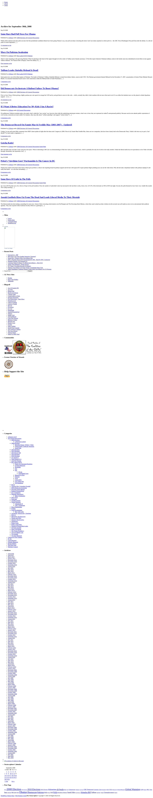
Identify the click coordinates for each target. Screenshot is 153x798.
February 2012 (12, 628)
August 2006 (11, 734)
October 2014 (11, 579)
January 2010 (11, 668)
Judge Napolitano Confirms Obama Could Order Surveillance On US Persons (29, 269)
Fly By (10, 539)
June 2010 (11, 660)
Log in (10, 218)
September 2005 (12, 751)
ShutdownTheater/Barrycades (19, 526)
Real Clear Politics (13, 279)
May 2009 (11, 681)
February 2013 (12, 609)
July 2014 (10, 584)
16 (8, 775)
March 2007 (11, 722)
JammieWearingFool (13, 312)
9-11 (5, 789)
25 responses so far (6, 100)
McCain (14, 792)
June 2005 (11, 756)
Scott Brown (77, 792)
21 (5, 777)
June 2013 (11, 603)
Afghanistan (52, 789)
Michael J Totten (12, 320)
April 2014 (11, 589)
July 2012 (10, 620)
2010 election (24, 789)
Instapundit (11, 310)
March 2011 (11, 646)
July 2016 (10, 568)
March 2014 (11, 590)
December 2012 (12, 612)
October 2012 (11, 616)
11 (12, 773)
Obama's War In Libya (17, 520)
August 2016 (11, 566)
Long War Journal (13, 318)
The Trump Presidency (17, 531)
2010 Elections (15, 449)
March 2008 (11, 703)
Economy (104, 789)
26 (14, 777)
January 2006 (11, 745)
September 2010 (12, 655)
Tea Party (98, 792)
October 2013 (11, 597)
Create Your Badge (8, 248)
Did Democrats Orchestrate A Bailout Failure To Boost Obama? (30, 88)
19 (14, 775)
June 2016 (11, 569)
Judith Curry (11, 315)
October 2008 (11, 692)
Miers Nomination (20, 496)
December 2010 (12, 651)
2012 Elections (15, 451)
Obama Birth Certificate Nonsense (24, 446)
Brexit (13, 484)
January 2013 (11, 611)
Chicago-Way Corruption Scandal (20, 486)
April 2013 (11, 606)
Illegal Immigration (16, 507)
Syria (16, 478)
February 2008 (12, 705)
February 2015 (12, 574)
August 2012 (11, 619)
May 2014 (11, 587)
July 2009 (10, 678)
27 (16, 777)
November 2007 (12, 710)
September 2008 (12, 694)
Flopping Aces (12, 301)
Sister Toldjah (11, 326)
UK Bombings (19, 483)
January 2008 (11, 706)
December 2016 (12, 560)
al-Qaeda (60, 789)
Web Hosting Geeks (20, 795)
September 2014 (12, 581)
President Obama (62, 792)
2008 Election (14, 789)
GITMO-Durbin (15, 500)
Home (6, 2)
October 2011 (11, 635)
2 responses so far (6, 118)
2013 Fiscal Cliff (16, 453)
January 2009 (11, 687)
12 (14, 773)
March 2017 (11, 557)
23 (8, 777)
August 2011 (11, 638)
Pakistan (30, 56)
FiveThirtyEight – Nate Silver (16, 299)
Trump (102, 792)
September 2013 (12, 598)
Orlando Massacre (13, 542)
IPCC (148, 789)
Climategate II (19, 504)
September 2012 (12, 617)
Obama (23, 792)
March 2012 (11, 627)
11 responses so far (6, 45)
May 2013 (11, 604)
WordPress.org (12, 223)
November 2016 (12, 561)
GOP (141, 789)
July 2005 (10, 754)
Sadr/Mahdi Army (23, 473)
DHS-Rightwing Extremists (19, 488)
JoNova (10, 313)
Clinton (77, 789)
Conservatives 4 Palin (14, 296)
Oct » (13, 781)
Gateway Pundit (12, 304)
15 (7, 775)
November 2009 (12, 671)
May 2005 (11, 758)
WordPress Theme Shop (7, 795)
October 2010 (11, 654)
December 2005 (12, 746)
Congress (81, 789)
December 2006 (12, 727)
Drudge (10, 278)
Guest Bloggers (12, 540)
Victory (115, 792)
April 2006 (11, 740)
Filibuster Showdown (17, 494)
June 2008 (11, 699)
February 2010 (12, 667)
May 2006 (11, 738)
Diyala (20, 472)
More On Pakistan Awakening (14, 52)
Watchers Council (13, 547)
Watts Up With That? (14, 334)
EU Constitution (15, 492)
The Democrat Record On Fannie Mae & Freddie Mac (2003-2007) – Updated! (36, 125)
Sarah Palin (42, 146)
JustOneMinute (12, 316)
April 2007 (11, 721)
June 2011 (10, 641)
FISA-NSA (14, 497)
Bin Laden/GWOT (22, 56)
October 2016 (11, 563)
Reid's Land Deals (16, 524)
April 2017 (11, 555)
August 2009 (11, 676)
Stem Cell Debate (16, 529)
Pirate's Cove (11, 323)
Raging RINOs (12, 543)
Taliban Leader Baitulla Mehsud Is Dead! (19, 70)
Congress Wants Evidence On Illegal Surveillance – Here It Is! (25, 263)
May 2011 (10, 643)
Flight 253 (114, 789)
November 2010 (12, 652)
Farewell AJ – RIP (13, 255)
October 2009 (11, 673)
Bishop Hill (11, 291)
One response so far (6, 63)
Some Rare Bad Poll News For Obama (18, 34)
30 (8, 779)
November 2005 (12, 748)
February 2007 (12, 724)
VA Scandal (14, 534)
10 (10, 773)
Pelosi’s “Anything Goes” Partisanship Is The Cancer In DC (28, 161)
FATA (107, 789)
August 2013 (11, 600)
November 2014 (12, 577)
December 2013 (12, 593)
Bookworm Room (13, 293)
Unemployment (109, 792)
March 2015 (11, 573)
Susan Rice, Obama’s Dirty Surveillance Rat (20, 258)
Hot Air (10, 305)
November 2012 (12, 614)
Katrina (13, 508)
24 (10, 777)
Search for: (7, 271)
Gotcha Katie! (7, 143)
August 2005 (11, 753)
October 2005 (11, 750)
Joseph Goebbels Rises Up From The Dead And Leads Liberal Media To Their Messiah (40, 197)
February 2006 (12, 743)
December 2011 (12, 632)
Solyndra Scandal (16, 528)
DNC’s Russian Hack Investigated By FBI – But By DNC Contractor (29, 259)
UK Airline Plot (19, 481)
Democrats (90, 789)
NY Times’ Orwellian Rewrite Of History (19, 266)
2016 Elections (15, 456)
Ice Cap (10, 309)
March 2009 (11, 684)
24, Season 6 (15, 457)
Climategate (72, 789)
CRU (85, 789)
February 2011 (12, 648)
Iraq (16, 470)
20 (16, 775)
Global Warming (16, 502)
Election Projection (13, 297)
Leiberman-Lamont (20, 441)
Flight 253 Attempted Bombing (23, 464)
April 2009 (11, 683)
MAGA (13, 515)
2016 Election (44, 789)
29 (7, 779)
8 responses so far (6, 172)
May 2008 (11, 700)
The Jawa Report (12, 331)
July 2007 (10, 716)
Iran (16, 469)
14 (5, 775)
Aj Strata (6, 226)
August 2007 (11, 714)
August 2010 (11, 657)
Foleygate (14, 499)
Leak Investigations (16, 510)
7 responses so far (6, 81)
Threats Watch (12, 332)
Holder (144, 789)
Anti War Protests (16, 461)
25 (12, 777)
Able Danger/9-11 (16, 459)
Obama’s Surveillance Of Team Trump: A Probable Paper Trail (25, 267)
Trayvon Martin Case (17, 532)
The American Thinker (14, 329)
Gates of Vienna (12, 302)
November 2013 (12, 595)
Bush (65, 789)
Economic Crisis (97, 789)
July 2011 (10, 640)
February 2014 (12, 592)
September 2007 (12, 713)
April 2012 (11, 625)
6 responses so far (6, 136)
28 (5, 779)
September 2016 (12, 565)
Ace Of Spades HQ (13, 288)
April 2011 (11, 644)
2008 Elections (21, 38)
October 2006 (11, 730)
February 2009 (12, 686)
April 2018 (11, 553)
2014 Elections (15, 454)
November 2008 (12, 691)
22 (7, 777)
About (6, 4)
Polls (55, 792)
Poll (52, 792)
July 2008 (10, 697)
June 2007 (11, 718)
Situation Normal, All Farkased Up (17, 261)
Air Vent (10, 289)
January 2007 (11, 726)
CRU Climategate (20, 505)
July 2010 (10, 659)
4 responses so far (6, 190)
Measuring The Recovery (18, 516)
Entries (11, 220)
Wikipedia (10, 281)
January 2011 (11, 649)
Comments (12, 221)
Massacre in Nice (20, 475)
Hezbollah (18, 467)
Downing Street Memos (18, 489)
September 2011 (12, 636)
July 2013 (10, 601)
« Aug (6, 781)
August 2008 (11, 695)
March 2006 (11, 742)
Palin (45, 792)
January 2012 (11, 630)
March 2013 (11, 608)
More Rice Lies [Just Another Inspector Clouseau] (22, 256)
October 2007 (11, 711)
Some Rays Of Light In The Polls (16, 179)
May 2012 (11, 624)
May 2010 (11, 662)
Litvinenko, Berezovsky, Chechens (21, 513)
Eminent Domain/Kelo (17, 491)
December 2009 (12, 670)
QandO (10, 324)
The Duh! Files (12, 545)
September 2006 (12, 732)
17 (10, 775)
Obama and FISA (16, 518)
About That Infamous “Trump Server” (18, 264)
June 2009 (11, 679)
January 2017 (11, 558)
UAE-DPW (18, 480)
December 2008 (12, 689)
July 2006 (10, 735)
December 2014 (12, 576)
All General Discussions (32, 38)
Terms (6, 5)
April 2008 (11, 702)
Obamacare (14, 521)
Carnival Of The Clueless (15, 537)
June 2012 (11, 622)
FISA (110, 789)
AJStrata (10, 38)
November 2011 (12, 633)
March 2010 (11, 665)
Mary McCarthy (19, 512)
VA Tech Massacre (16, 535)
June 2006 (11, 737)
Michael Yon (11, 321)
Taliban (93, 792)
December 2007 (12, 708)
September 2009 (12, 675)
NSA (17, 792)
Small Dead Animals (13, 328)
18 (12, 775)
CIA (67, 789)
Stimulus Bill (86, 792)
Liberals (9, 792)
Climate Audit (12, 294)
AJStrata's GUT (12, 437)
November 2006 (12, 729)
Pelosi (49, 792)
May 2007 (11, 719)
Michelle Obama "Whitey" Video (24, 445)
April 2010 (11, 663)
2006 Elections (15, 440)
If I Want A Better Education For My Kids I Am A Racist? (27, 106)
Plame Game (15, 523)
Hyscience (11, 307)
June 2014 (11, 585)
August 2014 (11, 582)
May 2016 (11, 571)
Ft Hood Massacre (20, 465)
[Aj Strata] (9, 247)
